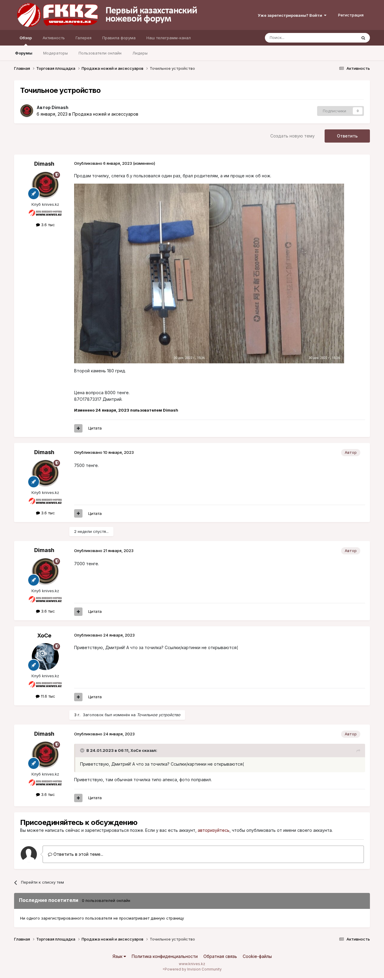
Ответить (347, 135)
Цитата (95, 428)
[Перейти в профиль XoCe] (45, 656)
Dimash (60, 107)
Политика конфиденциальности (165, 956)
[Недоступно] (141, 273)
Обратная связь (220, 956)
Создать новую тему (292, 135)
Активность (54, 37)
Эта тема (341, 37)
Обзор (26, 37)
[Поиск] (363, 38)
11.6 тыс (47, 696)
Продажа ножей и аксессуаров (105, 114)
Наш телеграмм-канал (168, 37)
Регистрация (351, 15)
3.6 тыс (47, 224)
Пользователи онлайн (100, 53)
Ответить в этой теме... (77, 854)
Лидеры (140, 53)
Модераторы (55, 53)
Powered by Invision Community (193, 969)
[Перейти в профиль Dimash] (26, 110)
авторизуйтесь (214, 830)
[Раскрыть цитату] (83, 750)
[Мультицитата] (78, 428)
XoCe (44, 635)
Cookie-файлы (257, 956)
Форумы (23, 53)
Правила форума (119, 37)
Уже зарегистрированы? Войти (291, 15)
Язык (118, 956)
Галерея (84, 37)
